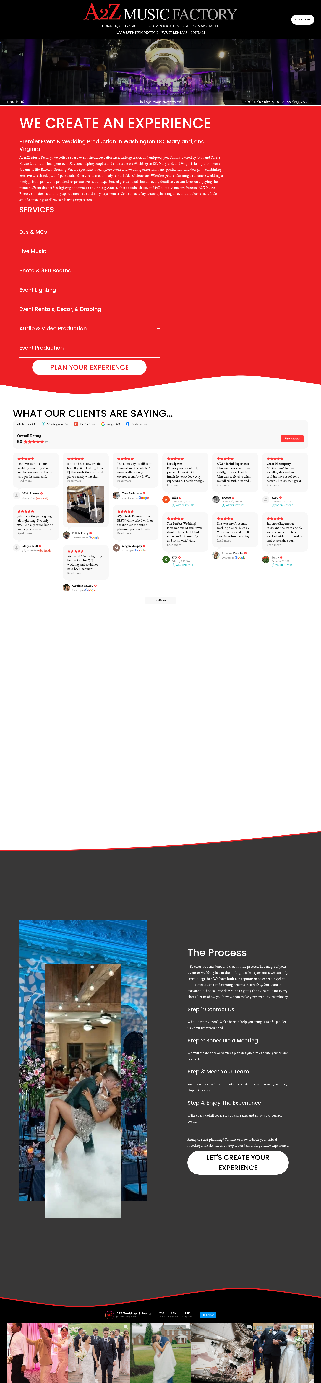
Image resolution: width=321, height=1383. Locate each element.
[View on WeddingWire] (166, 499)
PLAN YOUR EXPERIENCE (89, 367)
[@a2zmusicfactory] (109, 1315)
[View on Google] (66, 535)
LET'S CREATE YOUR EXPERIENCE (238, 1163)
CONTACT (197, 32)
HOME (107, 26)
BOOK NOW (303, 19)
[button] (190, 238)
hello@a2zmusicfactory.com (160, 102)
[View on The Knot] (16, 495)
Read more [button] (24, 481)
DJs (117, 26)
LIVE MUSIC (132, 26)
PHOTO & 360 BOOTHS (162, 26)
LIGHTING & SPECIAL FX (200, 26)
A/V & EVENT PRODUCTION (137, 32)
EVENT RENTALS (174, 32)
